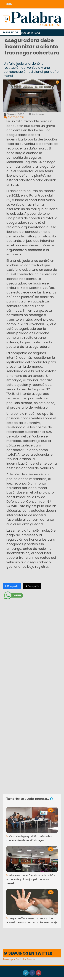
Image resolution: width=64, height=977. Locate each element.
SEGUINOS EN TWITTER (29, 953)
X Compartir (32, 586)
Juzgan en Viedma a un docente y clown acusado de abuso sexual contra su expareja (31, 920)
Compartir (12, 586)
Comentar (15, 117)
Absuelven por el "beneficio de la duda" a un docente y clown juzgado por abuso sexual (30, 879)
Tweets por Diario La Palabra (19, 959)
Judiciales (38, 114)
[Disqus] (32, 648)
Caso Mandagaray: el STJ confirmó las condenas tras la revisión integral (29, 838)
